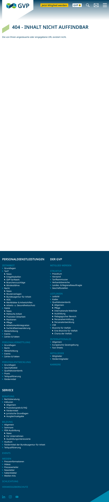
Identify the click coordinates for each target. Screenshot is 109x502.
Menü (105, 5)
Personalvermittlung (64, 319)
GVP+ (75, 5)
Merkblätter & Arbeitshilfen (19, 302)
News (9, 274)
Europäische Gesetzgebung (65, 344)
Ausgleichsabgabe (15, 416)
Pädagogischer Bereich (65, 316)
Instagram (10, 496)
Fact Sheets (57, 347)
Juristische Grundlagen (17, 413)
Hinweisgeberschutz (15, 486)
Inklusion (8, 402)
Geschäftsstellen (60, 288)
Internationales (60, 339)
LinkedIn (3, 496)
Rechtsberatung (12, 399)
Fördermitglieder (60, 359)
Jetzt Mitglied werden (54, 5)
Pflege (9, 322)
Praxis (7, 373)
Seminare (8, 427)
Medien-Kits (10, 475)
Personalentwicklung (64, 322)
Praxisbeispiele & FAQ (16, 407)
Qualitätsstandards (13, 370)
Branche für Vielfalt (61, 327)
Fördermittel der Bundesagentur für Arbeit (24, 444)
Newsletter (9, 470)
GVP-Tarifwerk (12, 279)
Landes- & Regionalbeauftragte (67, 285)
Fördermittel (10, 379)
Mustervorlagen (14, 294)
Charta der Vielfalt (63, 333)
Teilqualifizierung (12, 376)
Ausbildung (59, 313)
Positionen (11, 319)
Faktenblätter (10, 472)
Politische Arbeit (14, 313)
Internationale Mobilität (65, 310)
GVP (4, 1)
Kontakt (96, 5)
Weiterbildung (11, 331)
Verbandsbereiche (61, 282)
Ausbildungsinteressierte (18, 439)
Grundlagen (10, 268)
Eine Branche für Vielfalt (65, 330)
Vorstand (56, 276)
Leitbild (55, 296)
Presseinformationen (14, 461)
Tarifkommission (60, 279)
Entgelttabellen (13, 276)
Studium (8, 441)
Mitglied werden (60, 265)
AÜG (8, 299)
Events (7, 333)
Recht (7, 348)
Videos (7, 464)
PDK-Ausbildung (12, 430)
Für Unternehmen (14, 436)
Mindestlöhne (13, 285)
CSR (54, 325)
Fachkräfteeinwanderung (18, 328)
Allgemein (59, 305)
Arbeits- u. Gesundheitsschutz (20, 305)
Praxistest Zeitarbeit (15, 316)
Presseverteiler (11, 467)
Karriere (55, 364)
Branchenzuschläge (15, 282)
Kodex (55, 299)
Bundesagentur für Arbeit (18, 296)
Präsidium (57, 273)
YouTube (16, 496)
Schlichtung (10, 481)
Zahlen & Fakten (12, 336)
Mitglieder (57, 356)
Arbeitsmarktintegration (17, 325)
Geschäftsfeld (10, 367)
